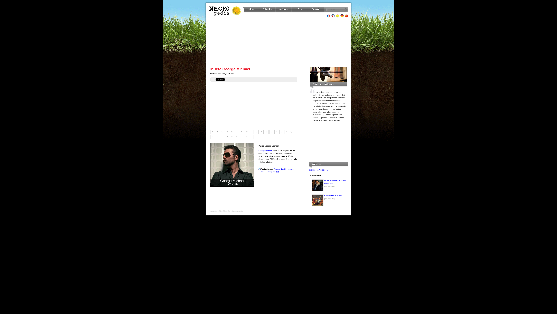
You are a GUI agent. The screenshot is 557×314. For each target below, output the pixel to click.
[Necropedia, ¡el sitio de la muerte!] (225, 11)
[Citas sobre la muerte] (317, 206)
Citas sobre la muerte (333, 196)
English (283, 169)
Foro (300, 9)
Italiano (263, 172)
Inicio (251, 9)
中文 (277, 172)
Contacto (316, 9)
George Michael (265, 151)
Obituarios (267, 9)
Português (271, 172)
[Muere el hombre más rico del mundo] (317, 191)
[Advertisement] (278, 42)
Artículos (283, 9)
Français (277, 169)
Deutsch (290, 169)
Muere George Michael (230, 69)
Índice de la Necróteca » (319, 170)
